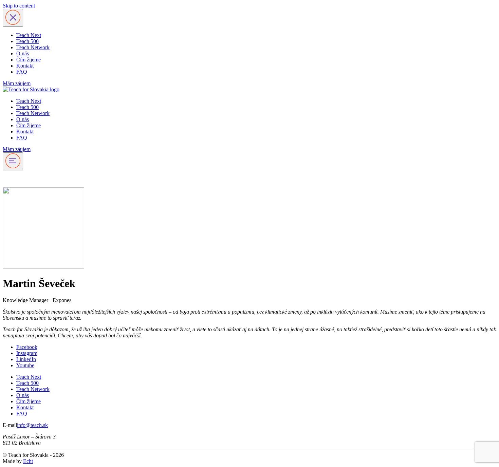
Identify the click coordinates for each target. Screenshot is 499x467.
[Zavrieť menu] (13, 18)
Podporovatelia (19, 179)
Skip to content (19, 5)
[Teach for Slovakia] (31, 89)
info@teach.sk (32, 425)
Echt (28, 461)
